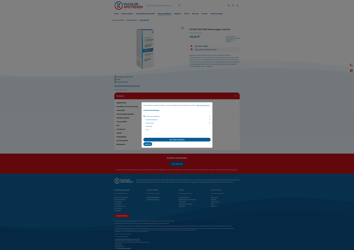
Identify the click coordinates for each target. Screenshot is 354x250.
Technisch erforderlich (153, 116)
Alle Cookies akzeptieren (177, 140)
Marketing (149, 126)
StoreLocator (150, 123)
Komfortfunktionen (152, 120)
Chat (147, 130)
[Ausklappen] (210, 116)
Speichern (148, 144)
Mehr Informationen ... (204, 105)
